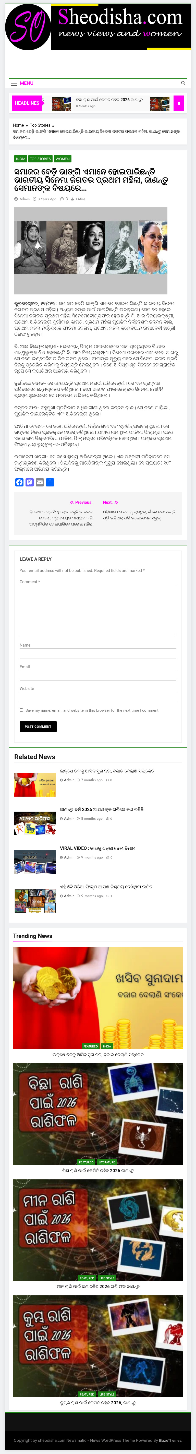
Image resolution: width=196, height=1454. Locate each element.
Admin (25, 198)
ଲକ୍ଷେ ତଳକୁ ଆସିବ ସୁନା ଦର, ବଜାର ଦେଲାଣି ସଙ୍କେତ (107, 770)
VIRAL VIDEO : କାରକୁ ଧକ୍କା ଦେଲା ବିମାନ (97, 848)
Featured (90, 1046)
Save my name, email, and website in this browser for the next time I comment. (93, 710)
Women (63, 158)
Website (27, 688)
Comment (30, 581)
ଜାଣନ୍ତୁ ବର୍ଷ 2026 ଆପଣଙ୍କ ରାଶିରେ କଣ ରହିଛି (101, 809)
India (20, 158)
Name (25, 645)
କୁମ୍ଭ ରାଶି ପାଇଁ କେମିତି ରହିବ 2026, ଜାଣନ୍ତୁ (98, 1402)
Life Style (107, 1278)
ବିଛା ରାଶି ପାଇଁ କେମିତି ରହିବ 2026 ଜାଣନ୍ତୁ (89, 99)
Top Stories (40, 158)
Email (25, 666)
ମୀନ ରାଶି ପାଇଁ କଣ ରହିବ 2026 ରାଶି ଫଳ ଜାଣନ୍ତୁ (98, 1286)
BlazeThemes (170, 1440)
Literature (107, 1162)
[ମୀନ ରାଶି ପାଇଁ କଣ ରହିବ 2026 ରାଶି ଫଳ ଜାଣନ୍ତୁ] (139, 106)
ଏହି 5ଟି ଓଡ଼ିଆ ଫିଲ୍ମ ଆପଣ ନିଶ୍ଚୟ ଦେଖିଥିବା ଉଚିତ (106, 886)
